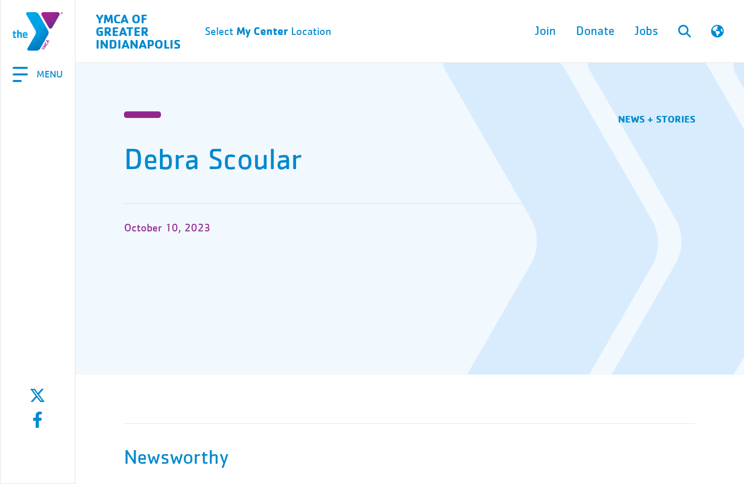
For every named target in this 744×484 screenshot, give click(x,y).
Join (545, 31)
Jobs (646, 31)
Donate (595, 31)
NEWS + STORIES (656, 118)
